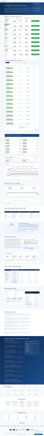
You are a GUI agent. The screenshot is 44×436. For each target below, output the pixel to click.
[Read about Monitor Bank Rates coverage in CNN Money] (24, 429)
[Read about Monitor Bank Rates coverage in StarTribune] (32, 429)
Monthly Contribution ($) (17, 292)
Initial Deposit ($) (7, 292)
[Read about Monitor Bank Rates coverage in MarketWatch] (11, 429)
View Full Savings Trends (36, 178)
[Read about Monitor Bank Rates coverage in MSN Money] (14, 429)
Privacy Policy (7, 433)
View (34, 107)
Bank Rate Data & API (29, 433)
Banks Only (11, 62)
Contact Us (17, 433)
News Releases (24, 433)
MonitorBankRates (25, 9)
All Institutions (7, 62)
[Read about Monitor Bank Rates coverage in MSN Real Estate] (17, 429)
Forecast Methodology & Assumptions (22, 203)
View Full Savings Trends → (35, 157)
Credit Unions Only (15, 62)
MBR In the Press (20, 433)
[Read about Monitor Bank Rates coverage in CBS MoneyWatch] (20, 429)
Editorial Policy (11, 433)
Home (4, 3)
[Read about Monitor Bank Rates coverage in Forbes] (27, 429)
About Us (14, 433)
